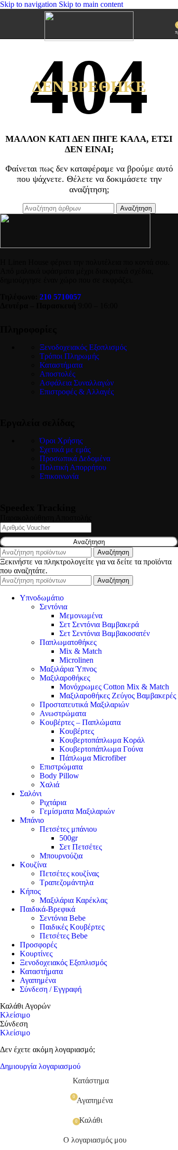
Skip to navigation (29, 4)
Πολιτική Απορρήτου (73, 467)
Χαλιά (49, 784)
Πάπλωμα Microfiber (92, 758)
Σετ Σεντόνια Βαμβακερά (99, 624)
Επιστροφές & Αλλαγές (77, 391)
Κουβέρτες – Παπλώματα (80, 722)
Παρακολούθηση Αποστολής (45, 517)
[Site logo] (89, 38)
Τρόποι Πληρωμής (69, 356)
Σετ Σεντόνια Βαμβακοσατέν (104, 633)
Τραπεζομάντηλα (66, 882)
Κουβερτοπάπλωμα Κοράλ (102, 740)
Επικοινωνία (59, 476)
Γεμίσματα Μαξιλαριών (77, 811)
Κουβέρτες (76, 731)
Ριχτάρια (53, 802)
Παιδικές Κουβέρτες (72, 927)
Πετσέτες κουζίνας (69, 873)
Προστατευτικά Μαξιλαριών (84, 704)
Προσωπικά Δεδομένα (75, 458)
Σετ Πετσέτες (80, 847)
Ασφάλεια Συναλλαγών (77, 383)
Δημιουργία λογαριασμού (40, 1066)
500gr (68, 838)
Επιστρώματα (61, 767)
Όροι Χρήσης (61, 440)
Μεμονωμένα (80, 615)
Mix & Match (80, 651)
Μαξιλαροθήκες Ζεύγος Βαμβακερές (117, 695)
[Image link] (75, 245)
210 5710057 (60, 297)
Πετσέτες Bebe (64, 936)
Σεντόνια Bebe (63, 918)
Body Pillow (59, 775)
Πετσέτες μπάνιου (68, 829)
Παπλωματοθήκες (68, 642)
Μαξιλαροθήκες (65, 678)
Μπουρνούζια (61, 856)
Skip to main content (91, 4)
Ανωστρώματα (63, 713)
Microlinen (76, 660)
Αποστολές (57, 374)
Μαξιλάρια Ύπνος (68, 669)
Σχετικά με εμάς (65, 449)
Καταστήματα (61, 365)
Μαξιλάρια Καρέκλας (73, 900)
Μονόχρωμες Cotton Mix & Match (114, 686)
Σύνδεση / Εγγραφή (51, 989)
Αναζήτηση (89, 542)
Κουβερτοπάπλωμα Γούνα (101, 749)
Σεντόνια (53, 606)
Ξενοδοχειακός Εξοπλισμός (83, 347)
